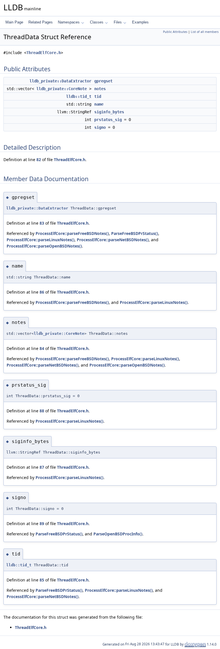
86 (42, 292)
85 (42, 580)
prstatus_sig (108, 119)
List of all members (205, 32)
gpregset (103, 81)
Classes (96, 22)
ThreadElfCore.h (43, 52)
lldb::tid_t (78, 96)
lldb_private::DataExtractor (60, 81)
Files (118, 22)
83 (42, 223)
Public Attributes (175, 32)
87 (42, 467)
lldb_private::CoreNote (61, 88)
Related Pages (40, 22)
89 (42, 523)
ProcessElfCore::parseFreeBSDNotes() (72, 233)
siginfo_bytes (109, 112)
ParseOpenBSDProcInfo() (117, 534)
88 (42, 410)
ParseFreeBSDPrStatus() (134, 233)
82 (38, 159)
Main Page (14, 22)
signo (100, 127)
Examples (140, 22)
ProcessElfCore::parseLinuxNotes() (40, 239)
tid (97, 96)
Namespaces (69, 22)
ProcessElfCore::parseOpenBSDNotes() (44, 246)
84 (42, 348)
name (98, 104)
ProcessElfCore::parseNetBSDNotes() (113, 239)
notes (100, 88)
